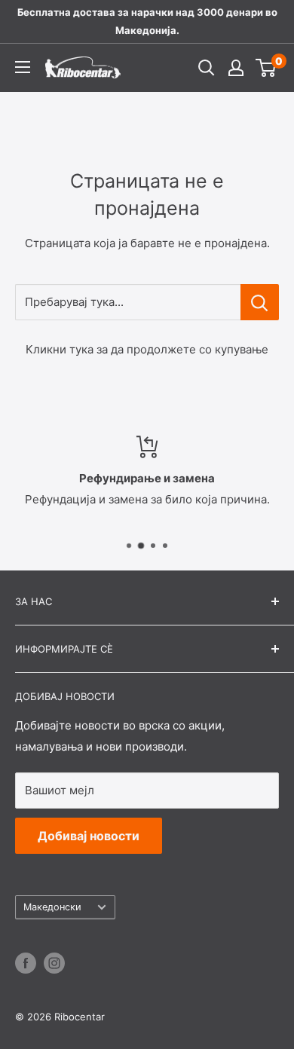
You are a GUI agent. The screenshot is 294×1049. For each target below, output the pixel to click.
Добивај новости (88, 835)
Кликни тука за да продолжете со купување (147, 349)
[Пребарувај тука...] (259, 302)
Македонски (52, 907)
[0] (266, 68)
